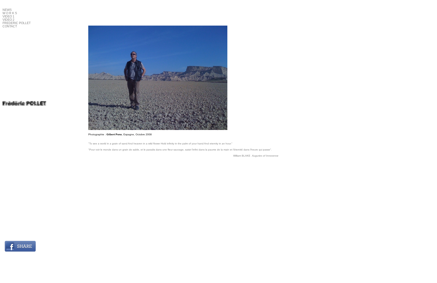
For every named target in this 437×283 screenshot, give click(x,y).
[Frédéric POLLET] (24, 103)
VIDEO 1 (8, 16)
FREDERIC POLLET (17, 23)
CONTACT (10, 26)
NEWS (7, 10)
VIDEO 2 (8, 20)
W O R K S (10, 13)
